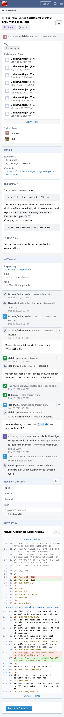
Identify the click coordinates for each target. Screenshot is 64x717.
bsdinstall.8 (16, 514)
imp (13, 138)
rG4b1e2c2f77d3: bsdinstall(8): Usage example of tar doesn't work (31, 469)
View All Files (32, 121)
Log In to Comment (19, 708)
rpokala (13, 159)
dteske (12, 334)
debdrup (26, 36)
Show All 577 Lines (32, 607)
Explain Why (14, 448)
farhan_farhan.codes (19, 163)
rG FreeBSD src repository (18, 269)
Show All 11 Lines (32, 695)
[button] (61, 4)
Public (25, 27)
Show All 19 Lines (32, 539)
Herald (12, 303)
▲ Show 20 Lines (13, 607)
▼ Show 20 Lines (51, 607)
